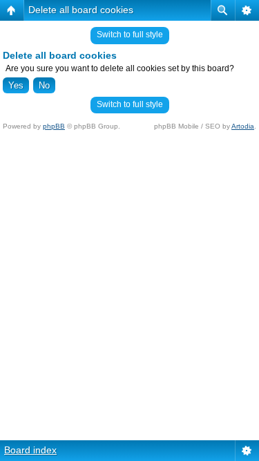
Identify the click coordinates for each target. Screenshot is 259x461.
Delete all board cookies (80, 9)
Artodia (242, 126)
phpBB (54, 126)
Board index (30, 449)
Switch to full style (130, 34)
